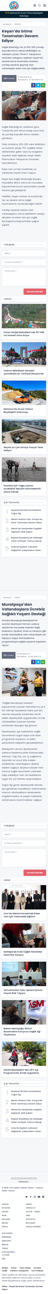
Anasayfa (7, 24)
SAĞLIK (17, 597)
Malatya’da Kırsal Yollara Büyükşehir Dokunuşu (24, 14)
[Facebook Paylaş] (33, 85)
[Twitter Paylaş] (38, 85)
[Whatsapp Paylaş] (43, 85)
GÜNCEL (17, 24)
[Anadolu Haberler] (14, 5)
